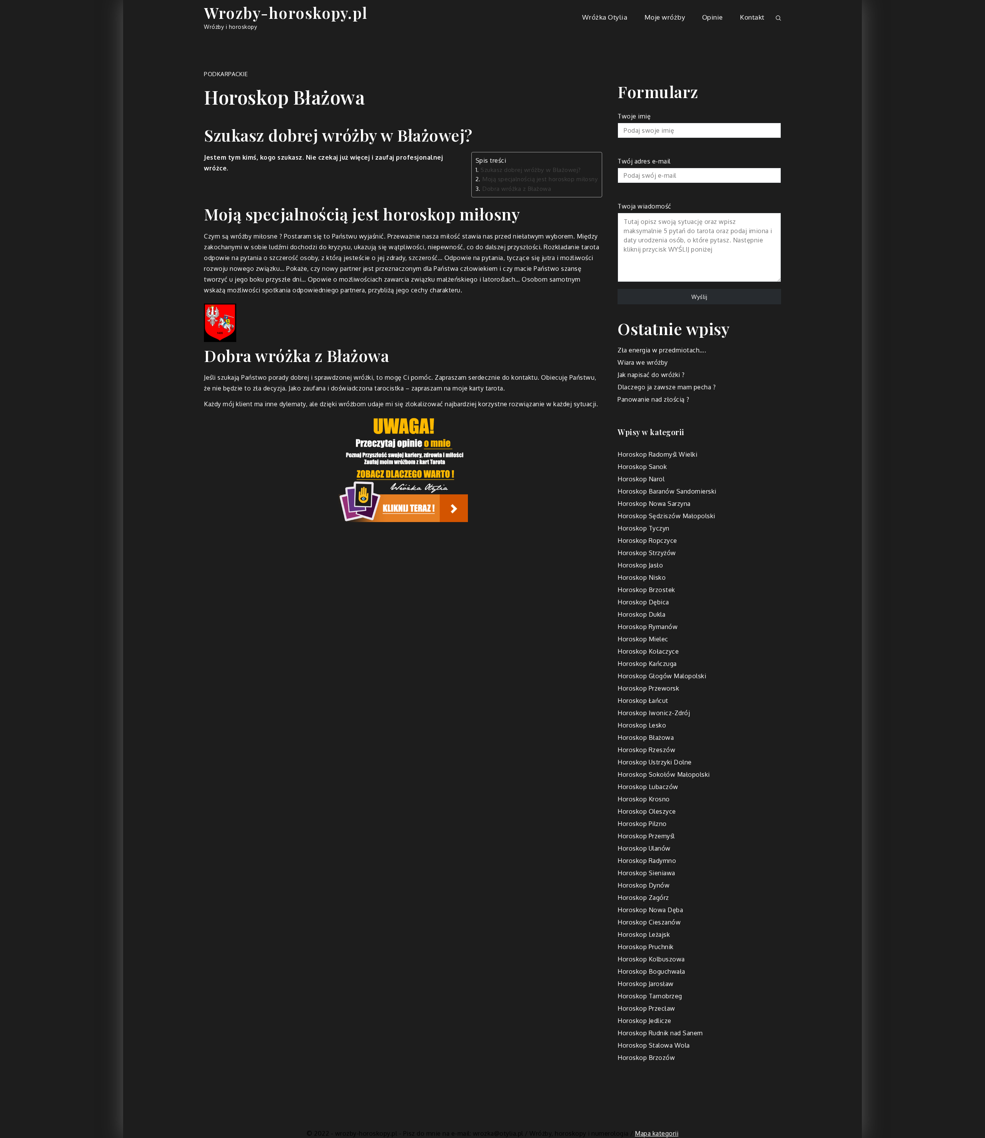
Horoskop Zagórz (643, 897)
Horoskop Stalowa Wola (654, 1045)
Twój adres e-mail (644, 161)
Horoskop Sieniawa (646, 873)
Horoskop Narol (641, 479)
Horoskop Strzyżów (647, 553)
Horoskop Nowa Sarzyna (654, 503)
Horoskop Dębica (643, 602)
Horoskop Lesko (642, 725)
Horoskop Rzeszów (646, 750)
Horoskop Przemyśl (646, 836)
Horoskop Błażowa (646, 737)
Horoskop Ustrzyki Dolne (655, 762)
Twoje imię (634, 116)
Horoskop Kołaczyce (648, 651)
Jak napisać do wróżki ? (651, 375)
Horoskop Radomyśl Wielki (657, 454)
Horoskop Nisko (642, 577)
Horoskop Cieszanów (649, 922)
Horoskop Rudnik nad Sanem (660, 1033)
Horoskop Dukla (641, 614)
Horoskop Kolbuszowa (651, 959)
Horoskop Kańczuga (647, 663)
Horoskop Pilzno (642, 824)
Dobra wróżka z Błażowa (516, 188)
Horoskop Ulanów (644, 848)
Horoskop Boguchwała (651, 971)
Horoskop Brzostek (646, 590)
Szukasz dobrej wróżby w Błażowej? (531, 170)
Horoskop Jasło (640, 565)
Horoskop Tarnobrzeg (650, 996)
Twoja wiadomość (644, 206)
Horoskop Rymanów (648, 627)
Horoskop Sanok (642, 467)
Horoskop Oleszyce (647, 811)
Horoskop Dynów (643, 885)
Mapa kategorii (656, 1133)
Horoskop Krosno (644, 799)
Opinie (712, 17)
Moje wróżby (664, 17)
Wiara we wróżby (643, 362)
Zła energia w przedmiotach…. (662, 350)
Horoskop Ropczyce (647, 540)
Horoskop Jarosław (646, 984)
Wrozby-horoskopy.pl (286, 12)
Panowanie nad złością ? (654, 399)
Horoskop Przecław (646, 1008)
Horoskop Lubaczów (648, 787)
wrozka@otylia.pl (498, 1133)
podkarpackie (226, 74)
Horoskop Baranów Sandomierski (667, 491)
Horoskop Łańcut (643, 700)
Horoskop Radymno (647, 860)
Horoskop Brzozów (646, 1057)
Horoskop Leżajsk (644, 934)
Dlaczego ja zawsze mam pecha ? (667, 387)
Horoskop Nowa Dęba (650, 910)
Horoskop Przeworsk (648, 688)
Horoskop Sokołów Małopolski (664, 774)
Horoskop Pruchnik (646, 947)
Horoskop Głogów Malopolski (662, 676)
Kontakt (752, 17)
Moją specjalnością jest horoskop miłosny (540, 179)
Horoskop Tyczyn (643, 528)
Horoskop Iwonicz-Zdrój (654, 713)
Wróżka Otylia (605, 17)
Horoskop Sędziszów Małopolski (666, 516)
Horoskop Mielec (643, 639)
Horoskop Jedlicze (644, 1021)
